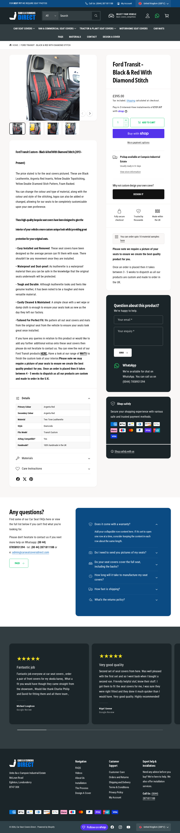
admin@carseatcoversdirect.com (30, 552)
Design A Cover (83, 793)
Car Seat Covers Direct (26, 827)
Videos (78, 773)
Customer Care (117, 772)
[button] (167, 16)
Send (121, 352)
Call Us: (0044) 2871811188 (101, 3)
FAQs (17, 563)
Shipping (131, 100)
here (122, 240)
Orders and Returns (119, 777)
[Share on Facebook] (18, 479)
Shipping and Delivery (119, 782)
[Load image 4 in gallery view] (71, 129)
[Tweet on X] (24, 479)
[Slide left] (82, 113)
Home (15, 45)
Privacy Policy (116, 792)
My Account (126, 3)
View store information (130, 171)
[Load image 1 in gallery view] (17, 129)
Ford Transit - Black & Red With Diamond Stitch (45, 45)
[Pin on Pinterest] (31, 479)
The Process (81, 788)
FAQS (78, 767)
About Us (80, 778)
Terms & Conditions (119, 787)
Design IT (138, 194)
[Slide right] (89, 113)
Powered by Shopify (45, 827)
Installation (80, 783)
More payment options (138, 142)
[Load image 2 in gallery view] (35, 129)
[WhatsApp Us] (157, 16)
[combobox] (80, 16)
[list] (90, 684)
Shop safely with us (124, 451)
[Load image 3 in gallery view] (53, 129)
